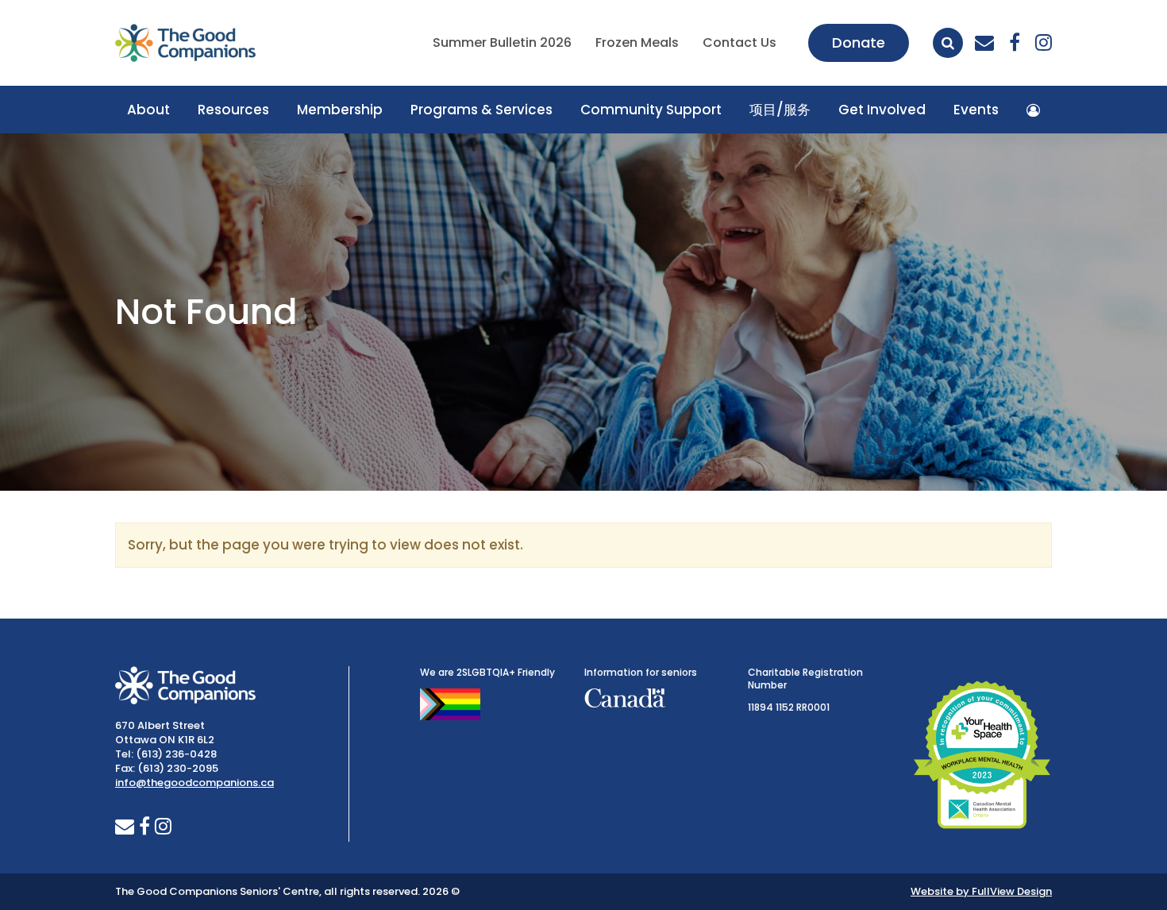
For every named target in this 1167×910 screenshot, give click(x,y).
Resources (233, 109)
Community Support (651, 109)
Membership (340, 109)
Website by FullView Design (981, 891)
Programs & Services (481, 109)
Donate (858, 42)
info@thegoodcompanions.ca (194, 782)
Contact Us (739, 42)
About (148, 109)
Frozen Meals (637, 42)
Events (976, 109)
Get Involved (882, 109)
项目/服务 (780, 109)
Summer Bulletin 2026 (502, 42)
